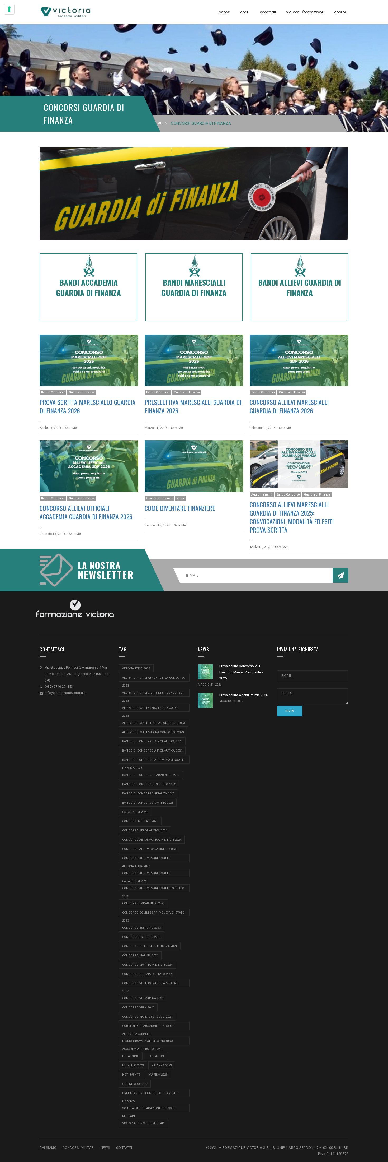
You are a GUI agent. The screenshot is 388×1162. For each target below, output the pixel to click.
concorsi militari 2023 (140, 821)
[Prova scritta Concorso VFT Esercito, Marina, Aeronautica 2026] (205, 671)
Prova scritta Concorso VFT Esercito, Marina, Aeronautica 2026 (241, 672)
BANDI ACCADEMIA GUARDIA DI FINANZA (88, 287)
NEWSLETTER (103, 575)
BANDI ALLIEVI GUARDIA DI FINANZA (299, 287)
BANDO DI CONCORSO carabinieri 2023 (150, 775)
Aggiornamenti (261, 494)
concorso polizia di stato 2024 (147, 974)
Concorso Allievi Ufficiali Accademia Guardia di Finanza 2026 (86, 512)
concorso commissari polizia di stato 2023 (153, 913)
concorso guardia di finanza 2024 (149, 946)
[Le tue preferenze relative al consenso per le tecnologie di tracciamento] (9, 9)
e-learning (130, 1056)
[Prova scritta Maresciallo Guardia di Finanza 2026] (89, 360)
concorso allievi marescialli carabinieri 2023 (145, 874)
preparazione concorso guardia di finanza (150, 1094)
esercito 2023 (133, 1065)
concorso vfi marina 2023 (142, 998)
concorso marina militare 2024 (147, 964)
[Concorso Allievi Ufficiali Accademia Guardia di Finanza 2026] (89, 466)
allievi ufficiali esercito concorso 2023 (150, 709)
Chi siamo (48, 1148)
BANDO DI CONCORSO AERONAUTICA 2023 (152, 741)
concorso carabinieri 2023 (143, 903)
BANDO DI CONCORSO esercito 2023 (149, 784)
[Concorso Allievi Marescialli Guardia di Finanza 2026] (299, 360)
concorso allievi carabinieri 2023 (149, 849)
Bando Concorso (53, 392)
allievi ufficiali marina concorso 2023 (153, 732)
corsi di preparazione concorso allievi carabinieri (148, 1027)
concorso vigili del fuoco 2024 (147, 1017)
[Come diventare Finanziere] (194, 466)
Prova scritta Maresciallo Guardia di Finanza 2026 (87, 406)
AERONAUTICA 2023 (136, 668)
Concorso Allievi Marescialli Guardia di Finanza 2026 (289, 406)
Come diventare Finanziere (180, 508)
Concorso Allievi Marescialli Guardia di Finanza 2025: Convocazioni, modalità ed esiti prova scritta (292, 516)
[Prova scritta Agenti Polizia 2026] (205, 700)
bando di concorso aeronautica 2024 (152, 750)
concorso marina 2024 (140, 955)
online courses (134, 1084)
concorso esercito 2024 (141, 937)
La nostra (99, 565)
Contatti (124, 1148)
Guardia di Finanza (82, 392)
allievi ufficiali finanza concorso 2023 (153, 723)
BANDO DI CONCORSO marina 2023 (147, 802)
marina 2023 (158, 1074)
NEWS (105, 1148)
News (180, 498)
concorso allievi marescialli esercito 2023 (153, 889)
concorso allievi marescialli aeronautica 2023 (145, 859)
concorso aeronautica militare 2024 (151, 839)
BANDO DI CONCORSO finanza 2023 (148, 793)
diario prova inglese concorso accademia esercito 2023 (147, 1042)
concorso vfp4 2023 (138, 1007)
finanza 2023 (162, 1065)
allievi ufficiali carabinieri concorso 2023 (152, 694)
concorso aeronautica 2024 (144, 830)
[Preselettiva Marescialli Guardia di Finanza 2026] (194, 360)
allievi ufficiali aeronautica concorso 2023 (153, 679)
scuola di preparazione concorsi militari (149, 1109)
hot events (131, 1074)
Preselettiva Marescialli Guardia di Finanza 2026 (193, 406)
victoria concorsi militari (143, 1123)
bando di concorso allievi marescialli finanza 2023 (153, 761)
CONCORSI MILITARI (78, 1148)
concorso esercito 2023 (141, 927)
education (155, 1056)
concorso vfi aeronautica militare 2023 (150, 984)
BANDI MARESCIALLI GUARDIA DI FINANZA (194, 287)
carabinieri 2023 (135, 812)
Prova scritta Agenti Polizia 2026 (243, 695)
